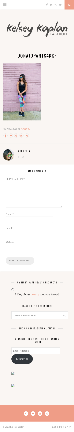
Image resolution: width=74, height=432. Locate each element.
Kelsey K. (25, 129)
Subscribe (22, 359)
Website (10, 242)
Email (9, 228)
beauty (35, 294)
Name (10, 214)
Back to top (60, 427)
